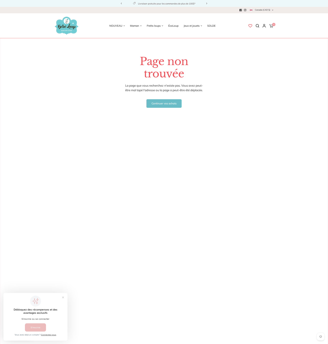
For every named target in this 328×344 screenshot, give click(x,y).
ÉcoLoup (173, 25)
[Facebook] (240, 10)
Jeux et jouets (192, 25)
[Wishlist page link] (250, 26)
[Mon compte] (264, 25)
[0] (270, 25)
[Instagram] (245, 10)
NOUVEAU (115, 25)
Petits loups (154, 25)
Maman (134, 25)
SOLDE (211, 25)
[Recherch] (257, 25)
